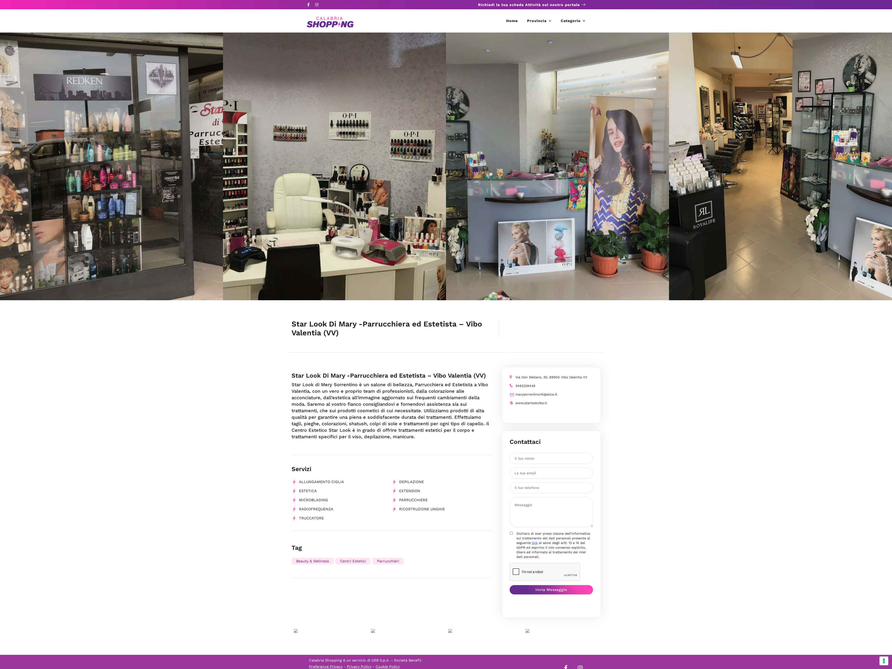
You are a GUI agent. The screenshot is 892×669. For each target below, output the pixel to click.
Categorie (570, 21)
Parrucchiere (413, 500)
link (535, 543)
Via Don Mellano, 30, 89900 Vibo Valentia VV (551, 377)
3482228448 (525, 386)
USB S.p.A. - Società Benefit (396, 660)
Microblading (313, 500)
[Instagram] (317, 5)
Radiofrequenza (316, 509)
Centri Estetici (353, 561)
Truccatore (311, 518)
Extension (409, 491)
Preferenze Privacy (326, 666)
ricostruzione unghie (422, 509)
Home (512, 21)
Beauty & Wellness (312, 561)
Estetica (308, 491)
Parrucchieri (388, 561)
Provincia (537, 21)
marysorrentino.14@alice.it (536, 394)
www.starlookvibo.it (531, 403)
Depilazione (411, 482)
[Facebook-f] (308, 5)
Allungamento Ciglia (321, 482)
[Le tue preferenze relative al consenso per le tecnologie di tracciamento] (883, 660)
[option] (111, 166)
